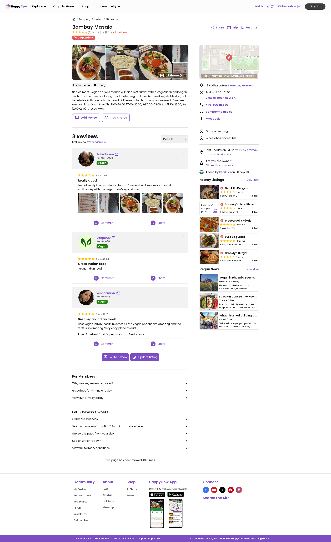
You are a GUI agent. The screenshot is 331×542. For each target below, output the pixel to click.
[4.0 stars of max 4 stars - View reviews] (227, 208)
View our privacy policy (87, 398)
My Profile (79, 489)
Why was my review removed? (93, 383)
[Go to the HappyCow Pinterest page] (231, 490)
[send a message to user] (117, 154)
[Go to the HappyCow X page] (222, 490)
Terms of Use (102, 538)
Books (130, 495)
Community (108, 6)
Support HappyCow (149, 538)
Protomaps (216, 75)
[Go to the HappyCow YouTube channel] (214, 490)
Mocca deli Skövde (238, 221)
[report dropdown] (184, 153)
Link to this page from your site (93, 434)
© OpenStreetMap (233, 75)
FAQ (105, 489)
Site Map (108, 507)
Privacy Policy (83, 538)
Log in (315, 6)
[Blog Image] (209, 282)
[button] (229, 58)
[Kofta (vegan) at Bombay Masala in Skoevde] (173, 203)
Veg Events (80, 501)
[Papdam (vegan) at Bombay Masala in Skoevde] (152, 203)
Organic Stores (64, 6)
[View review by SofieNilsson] (86, 158)
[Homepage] (16, 6)
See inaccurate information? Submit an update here (107, 426)
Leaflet (206, 75)
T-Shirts (132, 489)
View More (253, 180)
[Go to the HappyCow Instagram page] (239, 490)
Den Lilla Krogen (236, 188)
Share (220, 28)
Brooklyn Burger (236, 253)
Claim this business (85, 419)
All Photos (175, 75)
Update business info (220, 154)
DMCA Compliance (123, 538)
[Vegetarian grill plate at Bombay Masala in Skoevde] (130, 203)
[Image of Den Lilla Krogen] (209, 192)
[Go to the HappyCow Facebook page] (206, 490)
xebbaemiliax (98, 142)
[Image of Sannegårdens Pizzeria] (209, 208)
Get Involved (81, 520)
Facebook (213, 119)
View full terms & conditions (91, 448)
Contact (108, 495)
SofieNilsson (105, 154)
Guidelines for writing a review (92, 391)
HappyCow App (163, 482)
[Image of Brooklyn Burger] (209, 257)
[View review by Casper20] (86, 242)
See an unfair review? (86, 441)
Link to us (108, 501)
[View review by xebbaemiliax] (86, 297)
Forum (77, 508)
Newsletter (80, 514)
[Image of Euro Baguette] (209, 240)
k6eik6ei (225, 172)
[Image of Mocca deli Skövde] (209, 224)
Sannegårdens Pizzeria (241, 204)
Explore (37, 6)
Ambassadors (82, 495)
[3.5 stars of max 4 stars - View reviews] (79, 32)
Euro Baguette (235, 237)
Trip (235, 28)
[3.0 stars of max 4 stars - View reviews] (227, 224)
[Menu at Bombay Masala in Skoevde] (88, 203)
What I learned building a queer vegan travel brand (255, 316)
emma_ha (254, 150)
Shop (85, 6)
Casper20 (104, 238)
